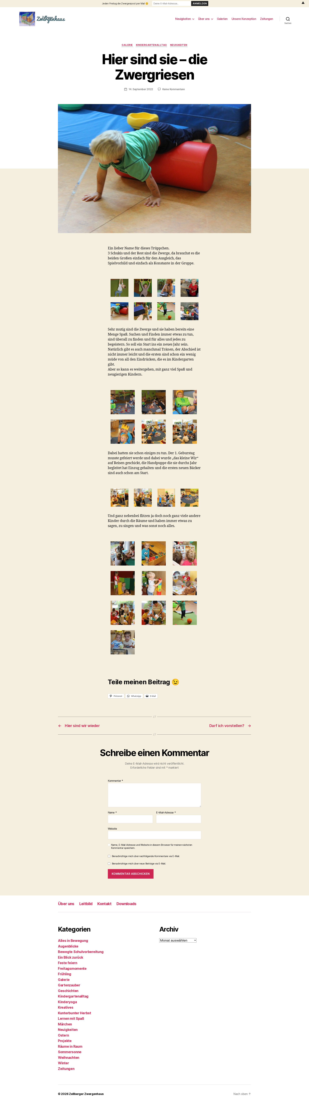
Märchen (65, 1024)
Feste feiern (67, 963)
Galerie (127, 45)
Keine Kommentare (173, 89)
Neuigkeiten (183, 18)
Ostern (63, 1035)
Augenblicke (68, 946)
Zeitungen (266, 18)
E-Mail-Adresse (166, 812)
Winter (63, 1063)
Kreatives (65, 1007)
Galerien (222, 18)
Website (112, 828)
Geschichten (68, 991)
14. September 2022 (141, 89)
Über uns (204, 18)
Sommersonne (69, 1052)
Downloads (126, 903)
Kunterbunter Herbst (74, 1013)
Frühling (64, 974)
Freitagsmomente (72, 969)
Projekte (65, 1041)
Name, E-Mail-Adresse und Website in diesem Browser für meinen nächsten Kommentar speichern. (151, 846)
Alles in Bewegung (73, 941)
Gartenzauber (69, 985)
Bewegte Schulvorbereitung (80, 952)
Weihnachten (68, 1058)
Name (112, 812)
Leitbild (86, 903)
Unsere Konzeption (244, 18)
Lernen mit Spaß (71, 1019)
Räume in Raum (70, 1046)
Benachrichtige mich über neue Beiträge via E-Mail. (139, 863)
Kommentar (115, 780)
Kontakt (104, 903)
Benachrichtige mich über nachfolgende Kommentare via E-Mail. (146, 855)
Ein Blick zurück (70, 957)
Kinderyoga (67, 1002)
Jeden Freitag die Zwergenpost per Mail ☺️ (125, 3)
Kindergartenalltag (151, 45)
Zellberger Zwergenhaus (86, 1094)
